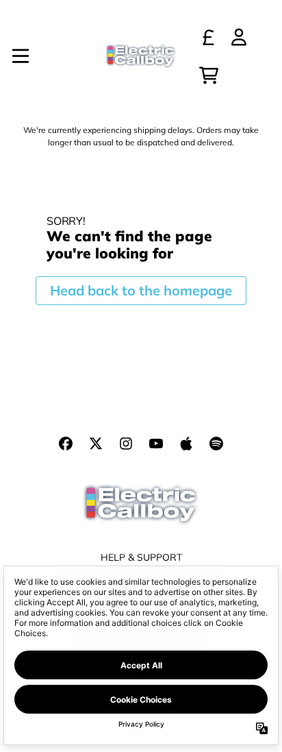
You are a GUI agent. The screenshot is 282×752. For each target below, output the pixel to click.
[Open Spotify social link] (216, 443)
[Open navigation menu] (20, 56)
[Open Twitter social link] (96, 443)
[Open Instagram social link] (126, 443)
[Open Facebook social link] (66, 443)
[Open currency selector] (209, 37)
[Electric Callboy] (140, 56)
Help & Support (141, 557)
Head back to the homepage (141, 290)
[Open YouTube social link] (156, 443)
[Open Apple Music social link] (186, 443)
